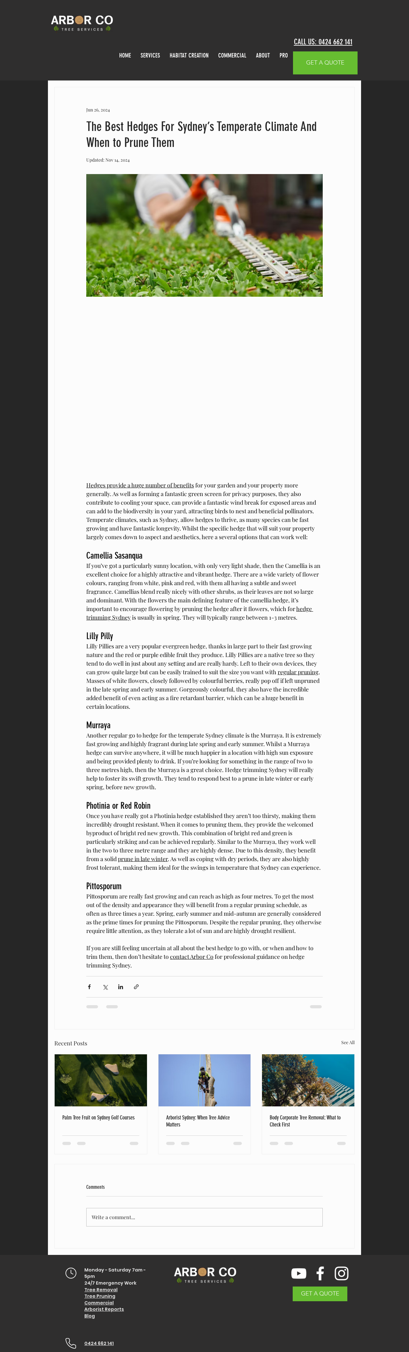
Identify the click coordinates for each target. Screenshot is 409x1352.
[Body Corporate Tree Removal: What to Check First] (308, 1080)
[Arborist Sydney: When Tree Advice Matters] (204, 1080)
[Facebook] (320, 1273)
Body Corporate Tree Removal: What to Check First (305, 1121)
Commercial (99, 1303)
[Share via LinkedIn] (121, 987)
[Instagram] (341, 1273)
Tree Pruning (99, 1296)
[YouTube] (298, 1273)
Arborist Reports (104, 1309)
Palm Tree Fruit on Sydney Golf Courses (98, 1117)
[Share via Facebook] (89, 987)
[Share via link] (136, 987)
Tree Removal (101, 1290)
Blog (89, 1316)
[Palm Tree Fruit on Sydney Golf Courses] (101, 1080)
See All (348, 1042)
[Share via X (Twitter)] (105, 987)
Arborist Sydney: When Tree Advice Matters (198, 1121)
